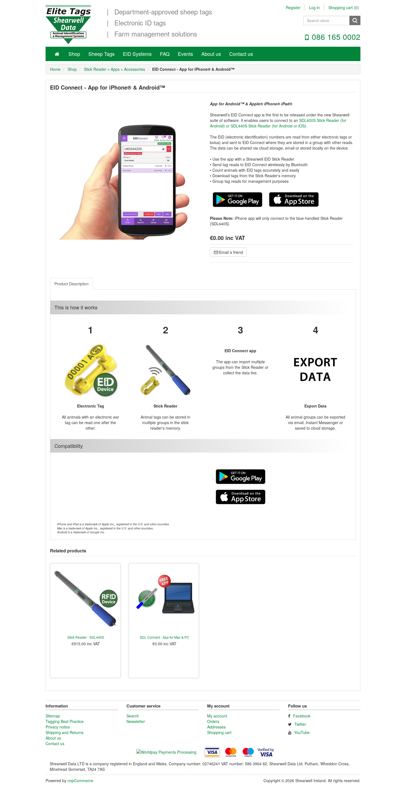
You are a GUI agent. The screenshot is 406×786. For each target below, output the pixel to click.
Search (132, 716)
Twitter (300, 724)
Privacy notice (58, 727)
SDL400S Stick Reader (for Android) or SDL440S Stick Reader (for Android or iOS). (278, 123)
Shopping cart (219, 732)
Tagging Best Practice (65, 721)
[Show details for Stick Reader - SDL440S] (85, 599)
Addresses (216, 727)
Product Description (71, 283)
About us (211, 53)
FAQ (165, 53)
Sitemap (53, 716)
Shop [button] (74, 53)
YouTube (302, 732)
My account (217, 716)
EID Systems (137, 53)
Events (185, 53)
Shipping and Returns (64, 732)
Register (293, 7)
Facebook (301, 716)
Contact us (241, 53)
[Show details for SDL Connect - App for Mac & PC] (164, 599)
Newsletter (135, 721)
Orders (213, 721)
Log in (314, 7)
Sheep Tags (101, 53)
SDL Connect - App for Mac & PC (164, 637)
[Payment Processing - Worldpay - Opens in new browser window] (167, 753)
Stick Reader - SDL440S (85, 637)
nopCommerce (80, 780)
